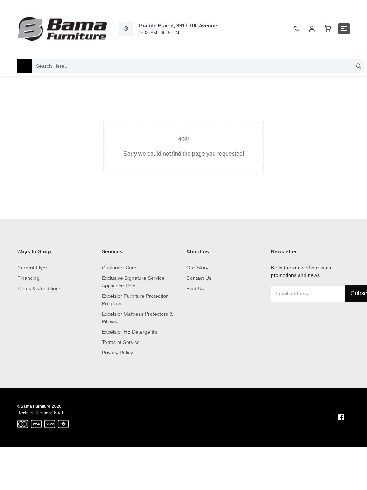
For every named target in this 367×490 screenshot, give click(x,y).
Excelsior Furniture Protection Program (135, 299)
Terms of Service (121, 342)
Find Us (195, 288)
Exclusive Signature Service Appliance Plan (133, 281)
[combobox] (198, 66)
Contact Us (198, 278)
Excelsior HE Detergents (129, 332)
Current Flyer (32, 267)
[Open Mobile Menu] (344, 28)
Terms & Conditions (39, 288)
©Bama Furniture (34, 406)
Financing (28, 278)
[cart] (327, 28)
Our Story (197, 267)
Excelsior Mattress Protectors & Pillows (137, 317)
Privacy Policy (117, 352)
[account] (311, 28)
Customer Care (119, 267)
